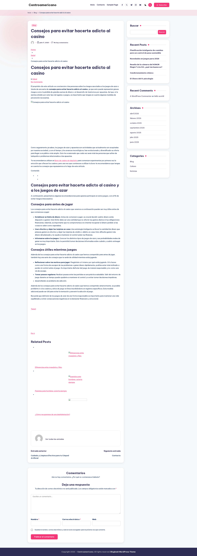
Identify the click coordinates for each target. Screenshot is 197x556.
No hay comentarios (61, 43)
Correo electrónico (71, 519)
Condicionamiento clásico (141, 73)
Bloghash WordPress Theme (123, 552)
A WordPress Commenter (140, 96)
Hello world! (159, 96)
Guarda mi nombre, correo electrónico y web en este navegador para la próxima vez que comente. (70, 530)
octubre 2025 (136, 123)
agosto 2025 (135, 132)
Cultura (133, 166)
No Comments (36, 82)
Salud (35, 79)
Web (94, 519)
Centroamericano (42, 5)
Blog (34, 25)
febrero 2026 (135, 118)
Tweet (33, 309)
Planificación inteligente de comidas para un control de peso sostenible (146, 51)
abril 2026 (134, 113)
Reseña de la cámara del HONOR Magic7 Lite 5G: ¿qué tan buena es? (146, 65)
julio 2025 (134, 137)
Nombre (35, 519)
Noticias (133, 171)
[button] (161, 5)
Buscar (134, 25)
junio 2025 (134, 142)
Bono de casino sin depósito (66, 161)
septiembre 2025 (137, 128)
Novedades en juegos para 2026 (144, 59)
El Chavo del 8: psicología (141, 79)
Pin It (33, 333)
